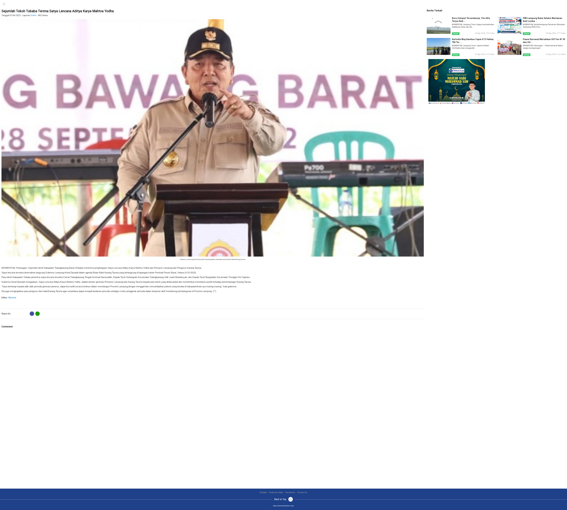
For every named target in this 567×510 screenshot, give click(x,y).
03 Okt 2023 (15, 15)
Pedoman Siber (276, 492)
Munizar (12, 297)
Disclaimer (290, 492)
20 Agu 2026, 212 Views (556, 54)
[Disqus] (212, 365)
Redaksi (263, 492)
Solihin (33, 15)
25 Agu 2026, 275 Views (485, 33)
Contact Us (302, 492)
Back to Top (280, 499)
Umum (455, 34)
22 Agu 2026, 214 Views (485, 54)
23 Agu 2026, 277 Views (556, 33)
